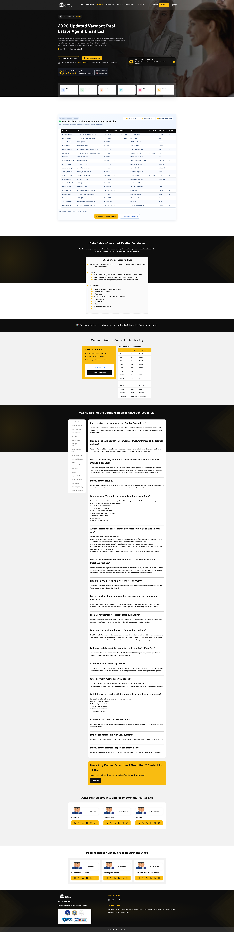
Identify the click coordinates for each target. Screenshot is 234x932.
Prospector (90, 5)
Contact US (95, 780)
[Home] (60, 16)
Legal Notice (157, 910)
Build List (164, 5)
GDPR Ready (148, 910)
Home (81, 5)
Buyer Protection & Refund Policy (118, 913)
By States (100, 4)
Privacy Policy (133, 910)
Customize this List (99, 373)
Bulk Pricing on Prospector (138, 396)
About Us (111, 910)
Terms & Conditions (121, 910)
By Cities (120, 5)
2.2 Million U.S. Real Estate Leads (71, 49)
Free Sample (130, 5)
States (69, 17)
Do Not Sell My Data (169, 910)
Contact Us (140, 5)
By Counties (110, 5)
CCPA (141, 910)
